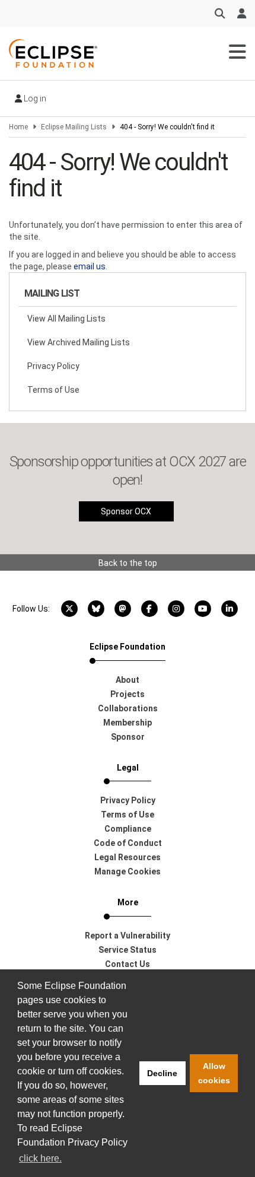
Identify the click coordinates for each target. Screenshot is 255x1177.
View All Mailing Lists (66, 318)
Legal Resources (127, 857)
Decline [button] (162, 1073)
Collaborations (128, 708)
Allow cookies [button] (214, 1073)
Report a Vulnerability (127, 935)
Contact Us (127, 964)
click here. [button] (40, 1158)
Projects (127, 694)
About (127, 680)
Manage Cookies (127, 871)
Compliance (127, 829)
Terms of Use (53, 390)
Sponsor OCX (126, 511)
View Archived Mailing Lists (78, 342)
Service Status (127, 950)
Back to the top (127, 563)
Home (18, 127)
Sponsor (128, 737)
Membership (127, 722)
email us (90, 266)
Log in (34, 98)
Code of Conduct (128, 843)
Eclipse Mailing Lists (74, 127)
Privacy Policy (53, 366)
